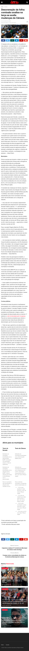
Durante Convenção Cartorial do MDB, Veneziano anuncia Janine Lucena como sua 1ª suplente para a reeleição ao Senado (13, 579)
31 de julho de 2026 (7, 584)
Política (5, 6)
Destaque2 (5, 568)
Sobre (2, 644)
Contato (7, 644)
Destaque (4, 609)
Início (2, 6)
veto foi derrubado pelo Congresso (16, 316)
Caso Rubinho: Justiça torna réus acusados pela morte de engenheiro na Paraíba (13, 622)
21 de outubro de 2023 (6, 21)
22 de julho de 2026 (7, 605)
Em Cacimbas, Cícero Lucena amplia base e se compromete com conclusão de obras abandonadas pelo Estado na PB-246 (14, 601)
